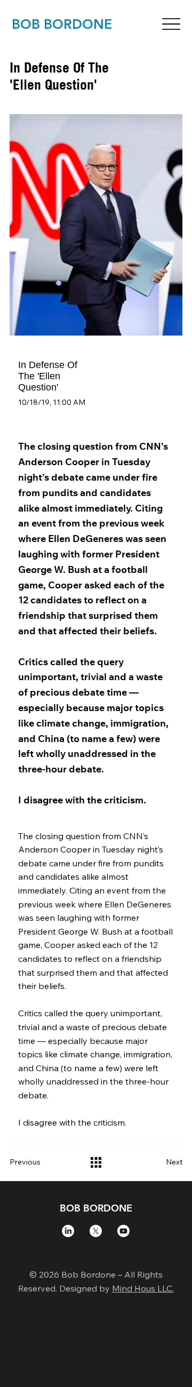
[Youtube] (123, 1231)
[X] (96, 1231)
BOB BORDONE (62, 24)
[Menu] (171, 24)
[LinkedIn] (68, 1231)
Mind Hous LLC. (143, 1288)
